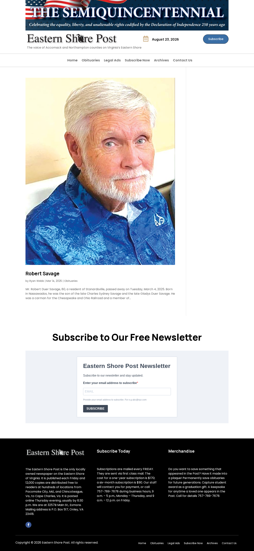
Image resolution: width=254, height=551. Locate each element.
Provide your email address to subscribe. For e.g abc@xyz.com (115, 399)
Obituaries (91, 61)
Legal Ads (112, 61)
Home (72, 61)
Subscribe (215, 39)
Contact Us (182, 61)
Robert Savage (42, 273)
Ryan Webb (36, 281)
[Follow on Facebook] (28, 525)
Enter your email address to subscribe (110, 383)
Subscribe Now (137, 61)
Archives (161, 61)
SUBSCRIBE (95, 408)
